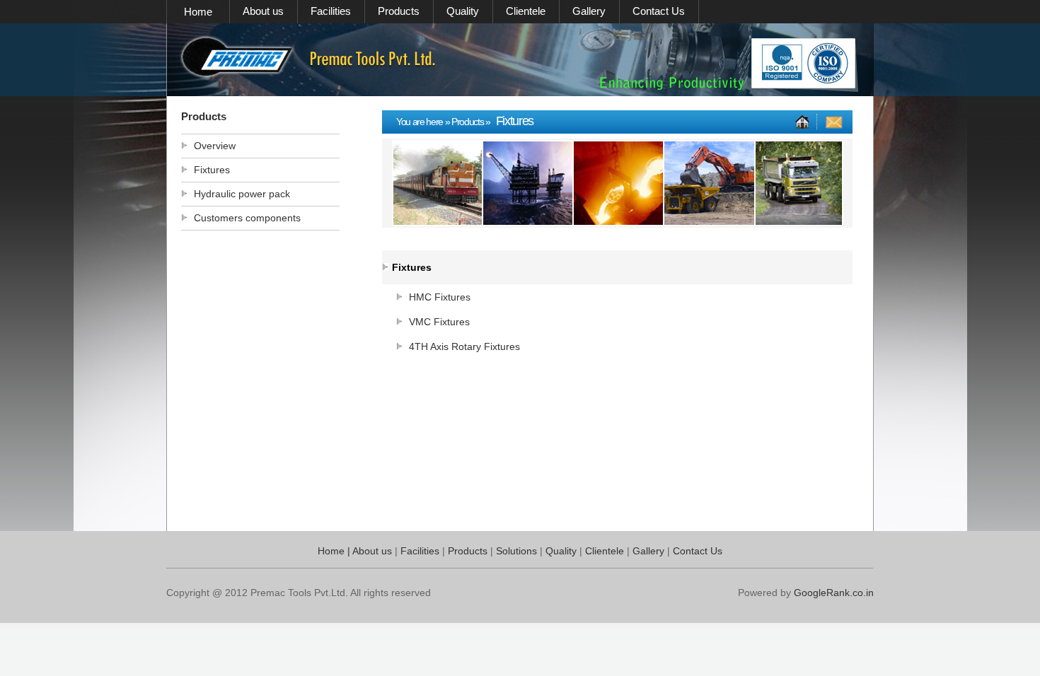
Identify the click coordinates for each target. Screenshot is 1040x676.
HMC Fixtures (439, 297)
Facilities (331, 11)
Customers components (247, 217)
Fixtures (212, 169)
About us (263, 11)
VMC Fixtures (439, 321)
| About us (368, 550)
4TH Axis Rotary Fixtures (464, 346)
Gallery (589, 11)
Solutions (518, 550)
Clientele (525, 11)
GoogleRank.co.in (834, 592)
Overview (215, 145)
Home (198, 12)
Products (399, 11)
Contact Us (658, 11)
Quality (462, 11)
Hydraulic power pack (242, 193)
